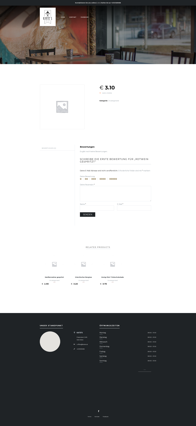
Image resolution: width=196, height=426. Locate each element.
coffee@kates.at (82, 344)
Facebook (85, 17)
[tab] (57, 148)
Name (83, 204)
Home (63, 17)
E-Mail (120, 204)
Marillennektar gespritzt (54, 277)
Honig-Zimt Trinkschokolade (112, 277)
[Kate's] (48, 17)
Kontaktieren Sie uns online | (86, 3)
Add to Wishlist (107, 93)
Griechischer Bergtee (83, 277)
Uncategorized (113, 101)
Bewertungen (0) (49, 148)
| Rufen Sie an (111, 3)
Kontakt (72, 17)
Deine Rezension (87, 185)
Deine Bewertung (87, 176)
